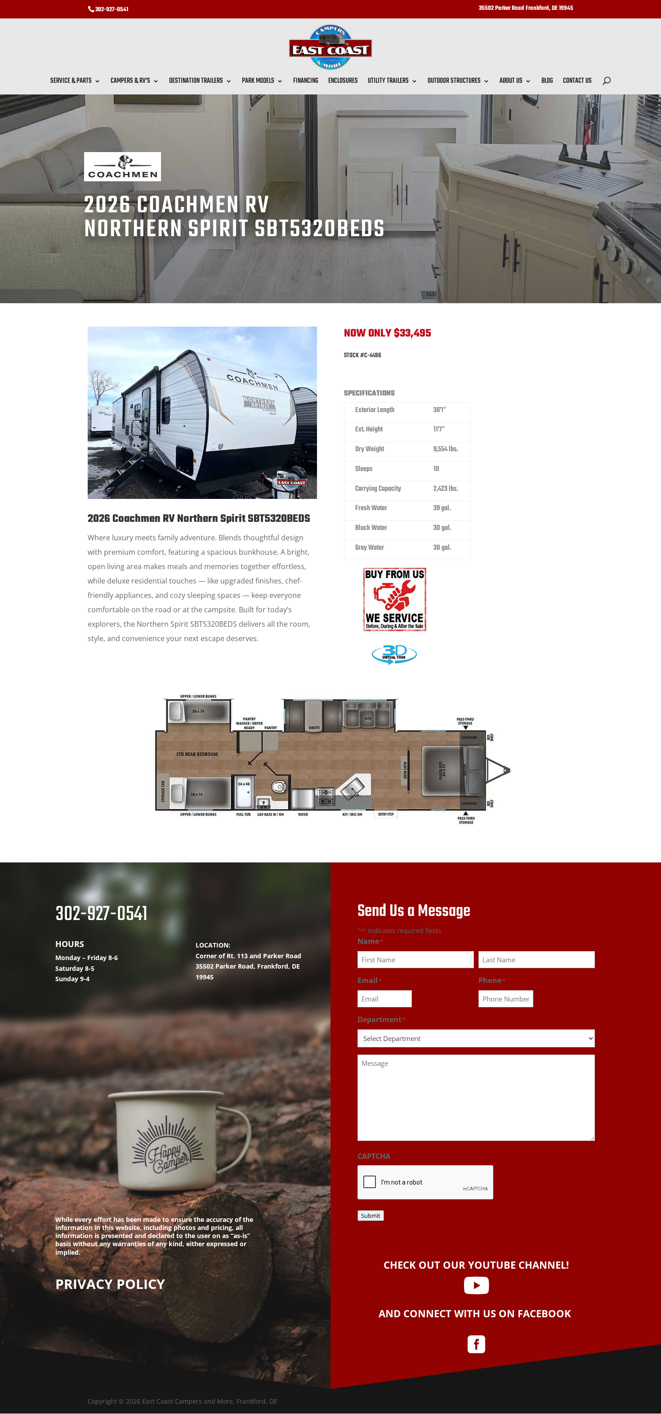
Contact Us (577, 82)
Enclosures (343, 82)
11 (236, 480)
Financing (305, 82)
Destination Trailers (196, 82)
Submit (370, 1216)
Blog (547, 82)
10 (229, 480)
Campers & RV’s (130, 82)
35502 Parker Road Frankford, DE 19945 (526, 9)
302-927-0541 (111, 9)
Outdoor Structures (454, 82)
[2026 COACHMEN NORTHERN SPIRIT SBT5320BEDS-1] (202, 496)
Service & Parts (71, 82)
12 (244, 480)
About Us (511, 82)
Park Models (258, 82)
